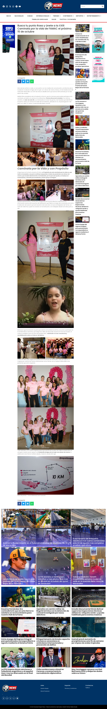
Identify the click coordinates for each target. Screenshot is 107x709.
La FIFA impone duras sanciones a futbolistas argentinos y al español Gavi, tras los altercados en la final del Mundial (17, 672)
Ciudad (30, 16)
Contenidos (67, 16)
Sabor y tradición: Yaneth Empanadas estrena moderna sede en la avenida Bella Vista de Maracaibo (82, 132)
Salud (54, 19)
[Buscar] (102, 6)
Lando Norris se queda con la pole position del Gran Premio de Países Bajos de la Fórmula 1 (82, 84)
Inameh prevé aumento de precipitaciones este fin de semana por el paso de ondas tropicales (88, 641)
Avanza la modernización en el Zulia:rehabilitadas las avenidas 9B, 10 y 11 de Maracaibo (82, 37)
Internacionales (42, 16)
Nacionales (19, 16)
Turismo (56, 16)
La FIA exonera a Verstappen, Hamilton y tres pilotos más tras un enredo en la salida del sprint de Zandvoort (81, 107)
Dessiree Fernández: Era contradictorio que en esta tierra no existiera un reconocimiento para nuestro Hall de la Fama (82, 157)
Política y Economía (68, 19)
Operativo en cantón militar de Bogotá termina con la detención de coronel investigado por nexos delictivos (82, 181)
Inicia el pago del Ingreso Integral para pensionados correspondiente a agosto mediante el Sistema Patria (82, 229)
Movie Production (45, 691)
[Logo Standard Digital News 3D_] (53, 6)
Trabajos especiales (40, 19)
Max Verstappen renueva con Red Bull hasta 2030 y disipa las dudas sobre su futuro (87, 671)
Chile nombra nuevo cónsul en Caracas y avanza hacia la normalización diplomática (50, 671)
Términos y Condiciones (70, 688)
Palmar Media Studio (71, 707)
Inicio (8, 16)
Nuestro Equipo (44, 688)
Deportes (79, 16)
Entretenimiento (93, 16)
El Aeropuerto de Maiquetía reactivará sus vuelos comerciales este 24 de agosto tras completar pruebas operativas (82, 60)
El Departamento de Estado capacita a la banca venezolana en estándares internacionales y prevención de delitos (53, 642)
